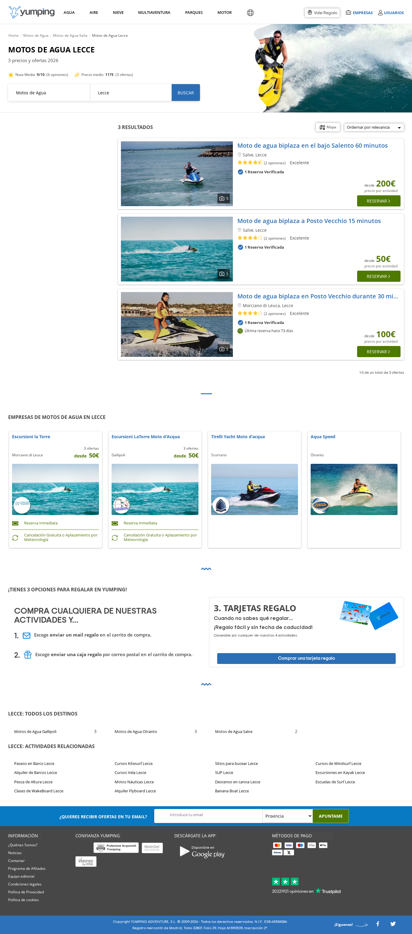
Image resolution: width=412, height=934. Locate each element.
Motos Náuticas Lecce (134, 782)
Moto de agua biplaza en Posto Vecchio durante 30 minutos (323, 296)
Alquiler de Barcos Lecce (35, 772)
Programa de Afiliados (27, 868)
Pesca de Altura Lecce (33, 782)
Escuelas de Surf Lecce (335, 782)
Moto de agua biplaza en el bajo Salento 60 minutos (312, 145)
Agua (69, 12)
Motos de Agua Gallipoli (35, 731)
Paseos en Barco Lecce (34, 763)
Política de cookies (23, 899)
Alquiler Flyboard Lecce (135, 791)
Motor (224, 12)
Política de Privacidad (26, 892)
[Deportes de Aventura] (32, 12)
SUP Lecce (224, 772)
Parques (193, 12)
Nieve (118, 12)
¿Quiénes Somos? (22, 845)
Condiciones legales (25, 884)
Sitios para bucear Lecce (236, 763)
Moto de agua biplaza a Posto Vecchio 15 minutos (309, 221)
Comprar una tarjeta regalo (306, 658)
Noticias (15, 852)
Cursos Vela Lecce (130, 772)
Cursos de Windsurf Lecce (338, 763)
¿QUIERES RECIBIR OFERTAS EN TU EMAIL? (103, 816)
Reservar (377, 201)
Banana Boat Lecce (232, 791)
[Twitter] (393, 925)
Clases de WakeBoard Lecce (38, 791)
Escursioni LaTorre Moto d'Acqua (146, 436)
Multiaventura (153, 12)
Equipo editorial (21, 876)
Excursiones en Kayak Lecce (340, 772)
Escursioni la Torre (31, 436)
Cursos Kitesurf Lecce (134, 763)
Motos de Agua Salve (233, 731)
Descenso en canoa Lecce (237, 782)
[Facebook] (377, 925)
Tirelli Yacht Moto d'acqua (238, 436)
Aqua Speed (323, 436)
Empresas (362, 12)
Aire (94, 12)
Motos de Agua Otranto (136, 731)
